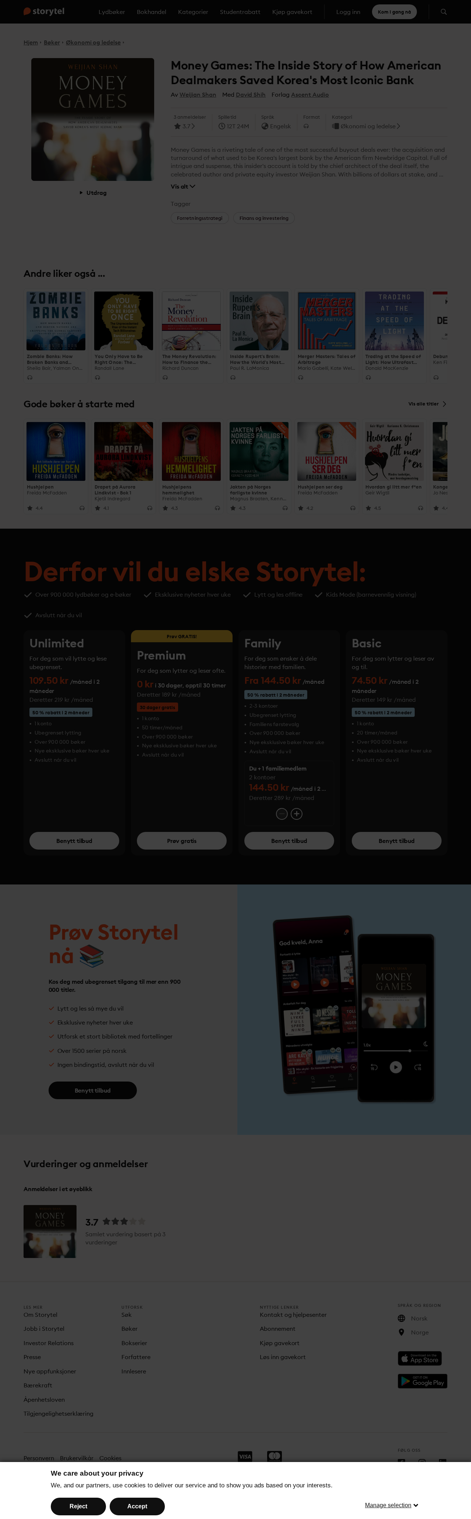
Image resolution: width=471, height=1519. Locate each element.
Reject (78, 1506)
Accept (137, 1506)
